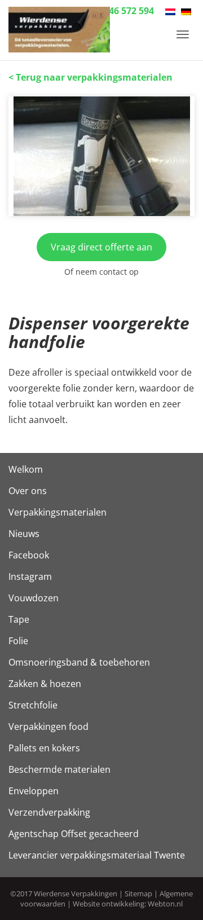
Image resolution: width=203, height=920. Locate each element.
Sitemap (138, 893)
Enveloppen (33, 791)
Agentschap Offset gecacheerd (73, 833)
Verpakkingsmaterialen (57, 512)
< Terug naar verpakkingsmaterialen (90, 77)
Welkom (25, 469)
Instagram (30, 576)
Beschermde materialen (59, 769)
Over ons (27, 491)
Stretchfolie (33, 705)
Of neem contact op (101, 271)
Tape (18, 619)
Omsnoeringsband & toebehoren (79, 662)
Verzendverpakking (49, 812)
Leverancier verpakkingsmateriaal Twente (96, 855)
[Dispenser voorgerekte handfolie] (101, 156)
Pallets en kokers (44, 748)
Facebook (28, 555)
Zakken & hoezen (44, 683)
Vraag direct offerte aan (101, 247)
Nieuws (23, 533)
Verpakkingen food (48, 726)
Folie (18, 641)
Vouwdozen (33, 598)
